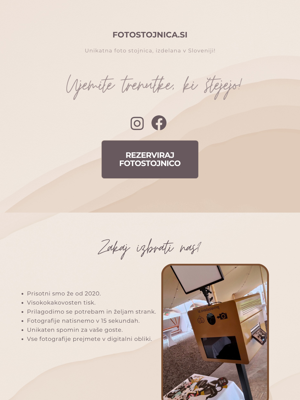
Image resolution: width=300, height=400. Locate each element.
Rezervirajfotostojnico (149, 159)
